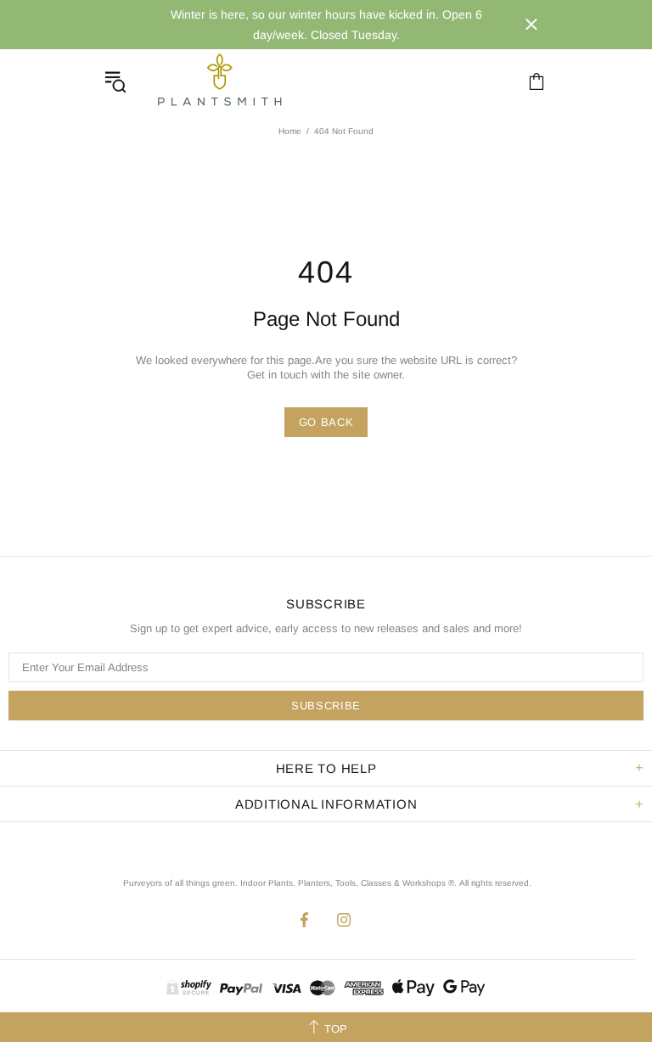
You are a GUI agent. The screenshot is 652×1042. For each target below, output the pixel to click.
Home (289, 131)
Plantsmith (219, 81)
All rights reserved (494, 883)
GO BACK (326, 422)
